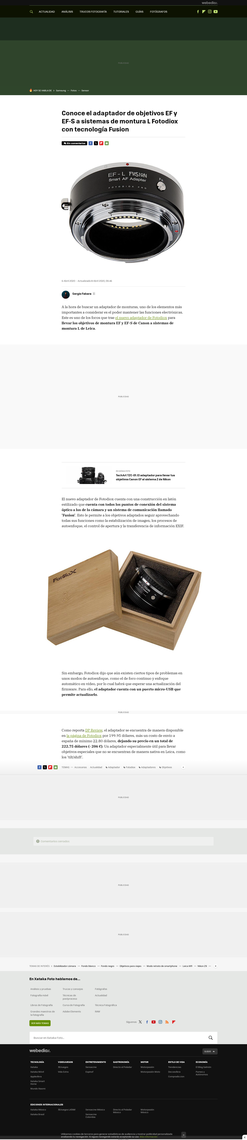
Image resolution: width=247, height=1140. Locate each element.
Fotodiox (130, 767)
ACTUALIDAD (47, 11)
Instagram (210, 12)
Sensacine (91, 1067)
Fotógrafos (101, 989)
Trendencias (174, 1067)
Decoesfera (174, 1071)
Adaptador (114, 767)
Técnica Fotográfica (106, 1005)
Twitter (96, 143)
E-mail (107, 143)
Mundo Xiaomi (37, 1088)
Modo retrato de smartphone (162, 966)
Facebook (198, 12)
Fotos (74, 90)
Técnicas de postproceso (70, 997)
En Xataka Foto (123, 471)
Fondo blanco (88, 966)
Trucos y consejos (73, 989)
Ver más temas (40, 1023)
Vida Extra (63, 1071)
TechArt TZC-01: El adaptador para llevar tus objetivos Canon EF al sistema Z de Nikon (145, 477)
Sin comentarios (76, 143)
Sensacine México (95, 1109)
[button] (83, 294)
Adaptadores (148, 767)
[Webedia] (210, 3)
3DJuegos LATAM (66, 1109)
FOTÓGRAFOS (158, 11)
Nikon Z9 (202, 966)
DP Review (93, 730)
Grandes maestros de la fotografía (42, 1013)
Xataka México (38, 1109)
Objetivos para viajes (131, 966)
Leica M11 (188, 966)
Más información (148, 1136)
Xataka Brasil (37, 1114)
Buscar (211, 1038)
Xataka (34, 1067)
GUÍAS (139, 11)
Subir (207, 1051)
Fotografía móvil (39, 995)
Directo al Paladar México (122, 1111)
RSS (167, 1021)
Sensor (85, 90)
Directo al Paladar (122, 1067)
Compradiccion (176, 1076)
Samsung (61, 90)
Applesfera (36, 1076)
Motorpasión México (147, 1111)
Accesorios (80, 767)
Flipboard (204, 12)
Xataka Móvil (37, 1071)
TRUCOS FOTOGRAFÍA (93, 11)
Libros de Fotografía (41, 1005)
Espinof (89, 1071)
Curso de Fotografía (74, 1005)
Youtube (216, 12)
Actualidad (96, 767)
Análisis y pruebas (40, 989)
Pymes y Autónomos (202, 1073)
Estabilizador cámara (65, 966)
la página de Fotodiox (84, 735)
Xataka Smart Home (37, 1082)
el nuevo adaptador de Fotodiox (141, 317)
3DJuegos (63, 1067)
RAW (97, 1011)
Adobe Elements (72, 1011)
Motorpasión (147, 1067)
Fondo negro (108, 966)
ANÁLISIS (67, 11)
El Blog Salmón (203, 1067)
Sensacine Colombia (91, 1115)
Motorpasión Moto (150, 1071)
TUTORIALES (121, 11)
